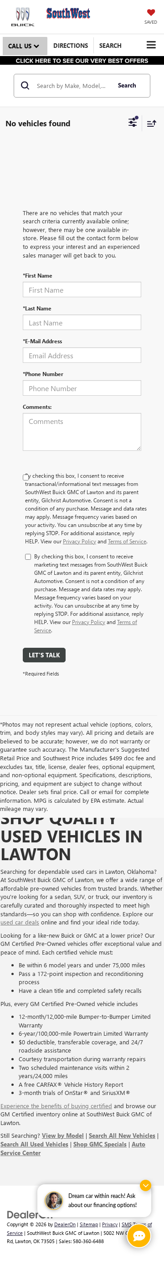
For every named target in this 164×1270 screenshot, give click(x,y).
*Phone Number (43, 373)
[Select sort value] (149, 123)
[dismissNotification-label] (145, 1185)
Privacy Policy (79, 541)
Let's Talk (44, 655)
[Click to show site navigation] (151, 45)
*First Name (37, 275)
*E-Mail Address (42, 341)
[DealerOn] (30, 1214)
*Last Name (37, 308)
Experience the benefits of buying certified (56, 1106)
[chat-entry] (139, 1236)
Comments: (37, 406)
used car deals (19, 922)
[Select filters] (132, 123)
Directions (70, 45)
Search (127, 85)
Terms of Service (127, 541)
